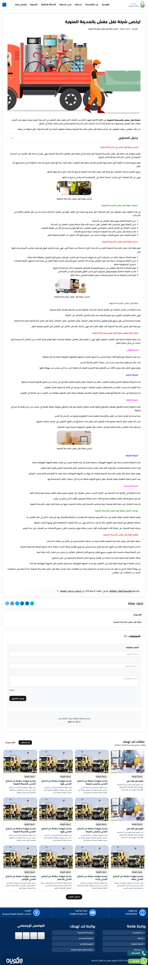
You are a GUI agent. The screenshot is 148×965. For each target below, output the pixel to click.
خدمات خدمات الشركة (71, 591)
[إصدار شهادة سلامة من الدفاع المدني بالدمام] (56, 857)
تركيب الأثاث (77, 499)
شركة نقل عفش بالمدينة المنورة (127, 622)
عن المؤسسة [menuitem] (91, 4)
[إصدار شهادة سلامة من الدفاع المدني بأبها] (56, 761)
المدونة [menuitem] (34, 4)
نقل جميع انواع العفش (111, 321)
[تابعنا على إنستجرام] (26, 935)
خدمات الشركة (137, 776)
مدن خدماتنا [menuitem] (65, 4)
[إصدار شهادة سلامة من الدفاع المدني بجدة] (92, 857)
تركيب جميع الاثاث (103, 552)
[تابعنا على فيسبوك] (41, 935)
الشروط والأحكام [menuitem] (86, 944)
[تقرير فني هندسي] (128, 761)
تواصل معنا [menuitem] (21, 4)
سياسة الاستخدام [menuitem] (86, 938)
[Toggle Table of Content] (11, 138)
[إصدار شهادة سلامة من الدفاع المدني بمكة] (128, 857)
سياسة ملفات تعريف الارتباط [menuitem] (82, 950)
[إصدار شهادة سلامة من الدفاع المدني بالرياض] (20, 857)
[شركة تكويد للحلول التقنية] (14, 960)
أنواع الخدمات (40, 248)
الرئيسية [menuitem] (105, 4)
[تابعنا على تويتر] (33, 935)
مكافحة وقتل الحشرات (107, 271)
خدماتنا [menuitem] (78, 4)
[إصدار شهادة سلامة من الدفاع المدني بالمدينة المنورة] (20, 761)
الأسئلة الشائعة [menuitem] (48, 4)
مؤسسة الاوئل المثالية (120, 591)
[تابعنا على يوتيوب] (18, 935)
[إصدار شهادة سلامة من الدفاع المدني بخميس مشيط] (92, 761)
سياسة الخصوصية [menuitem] (85, 933)
